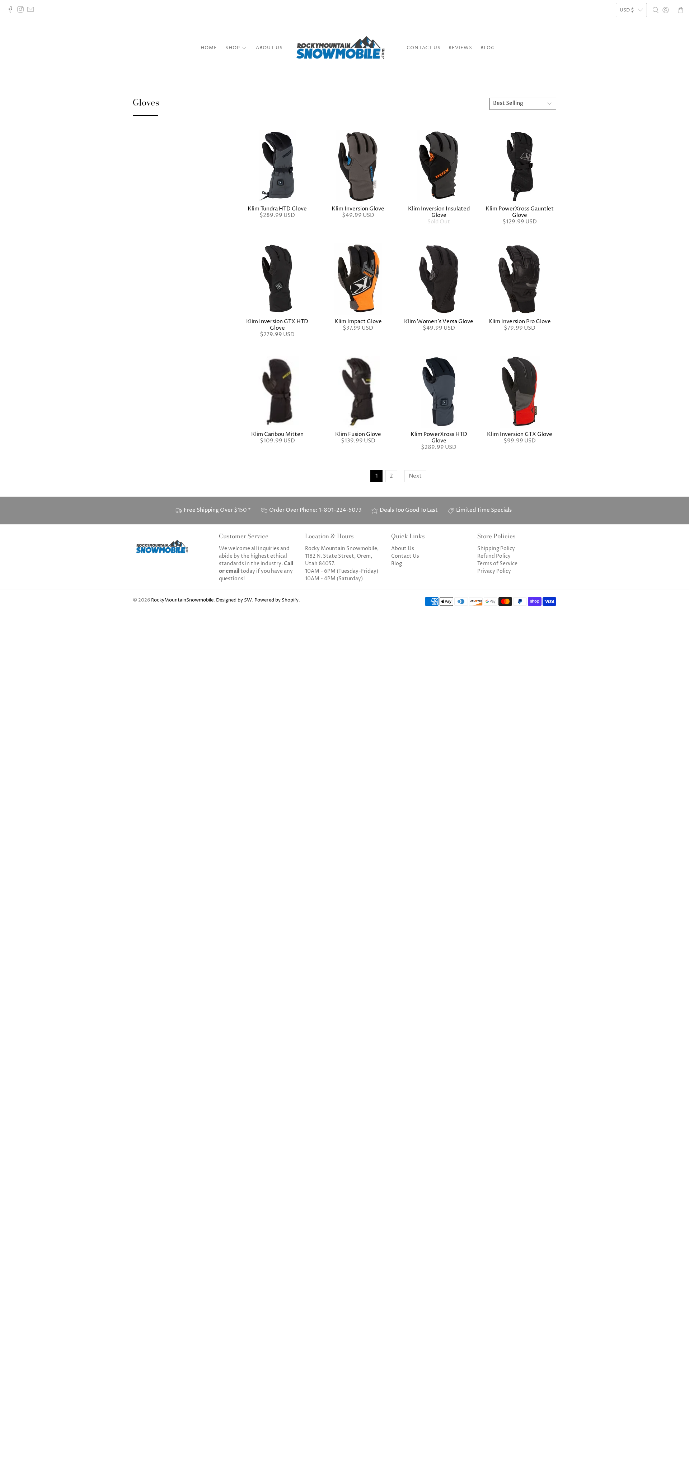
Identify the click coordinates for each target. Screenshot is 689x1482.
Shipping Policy (496, 548)
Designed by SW (234, 600)
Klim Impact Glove (358, 321)
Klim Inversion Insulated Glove (439, 212)
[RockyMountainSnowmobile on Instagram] (22, 11)
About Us (269, 48)
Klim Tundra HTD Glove (277, 209)
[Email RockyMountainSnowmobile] (32, 11)
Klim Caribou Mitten (277, 434)
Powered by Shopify (276, 600)
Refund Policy (494, 556)
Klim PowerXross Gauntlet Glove (520, 212)
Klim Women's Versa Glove (438, 321)
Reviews (460, 48)
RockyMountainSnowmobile (182, 600)
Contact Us (424, 48)
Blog (488, 48)
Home (209, 48)
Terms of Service (497, 563)
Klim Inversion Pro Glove (519, 321)
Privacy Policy (494, 571)
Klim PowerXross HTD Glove (439, 438)
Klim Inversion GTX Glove (519, 434)
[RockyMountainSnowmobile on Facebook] (12, 11)
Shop (232, 48)
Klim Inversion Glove (358, 209)
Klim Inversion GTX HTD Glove (277, 325)
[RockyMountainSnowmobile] (344, 48)
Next (415, 476)
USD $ (627, 10)
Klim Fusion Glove (358, 434)
